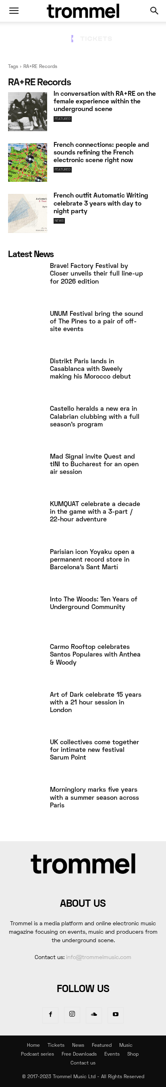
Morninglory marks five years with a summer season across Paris (94, 797)
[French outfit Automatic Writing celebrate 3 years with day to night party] (27, 213)
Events (112, 1054)
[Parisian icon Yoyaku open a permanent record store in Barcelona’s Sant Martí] (26, 568)
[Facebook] (50, 1015)
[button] (14, 11)
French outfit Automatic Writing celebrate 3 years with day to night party (101, 203)
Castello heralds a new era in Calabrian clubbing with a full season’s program (94, 416)
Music (126, 1046)
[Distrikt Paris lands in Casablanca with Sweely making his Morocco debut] (26, 377)
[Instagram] (72, 1015)
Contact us (83, 1063)
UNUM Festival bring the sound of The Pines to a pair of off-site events (96, 321)
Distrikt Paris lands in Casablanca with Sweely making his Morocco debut (90, 369)
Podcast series (37, 1054)
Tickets (56, 1046)
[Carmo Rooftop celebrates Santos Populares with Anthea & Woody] (26, 663)
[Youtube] (116, 1015)
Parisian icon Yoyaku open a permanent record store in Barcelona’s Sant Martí (92, 560)
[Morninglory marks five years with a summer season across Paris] (26, 805)
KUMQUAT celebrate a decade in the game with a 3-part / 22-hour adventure (95, 512)
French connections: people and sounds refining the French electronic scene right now (101, 152)
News (59, 220)
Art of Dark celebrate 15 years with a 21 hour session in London (95, 702)
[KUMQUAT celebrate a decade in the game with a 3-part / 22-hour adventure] (26, 520)
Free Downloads (79, 1054)
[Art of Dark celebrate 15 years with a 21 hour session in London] (26, 711)
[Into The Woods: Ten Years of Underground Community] (26, 615)
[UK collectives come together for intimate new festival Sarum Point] (26, 758)
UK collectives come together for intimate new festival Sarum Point (94, 750)
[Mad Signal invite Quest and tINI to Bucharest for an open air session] (26, 472)
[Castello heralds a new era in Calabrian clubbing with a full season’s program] (26, 425)
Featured (63, 119)
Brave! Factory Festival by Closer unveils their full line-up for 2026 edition (96, 274)
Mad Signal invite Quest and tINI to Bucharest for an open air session (94, 464)
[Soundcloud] (94, 1015)
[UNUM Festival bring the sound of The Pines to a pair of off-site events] (26, 330)
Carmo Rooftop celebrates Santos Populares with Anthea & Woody (95, 654)
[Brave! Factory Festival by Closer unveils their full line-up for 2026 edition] (26, 282)
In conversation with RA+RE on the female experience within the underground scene (105, 101)
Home (33, 1046)
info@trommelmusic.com (98, 957)
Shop (133, 1054)
